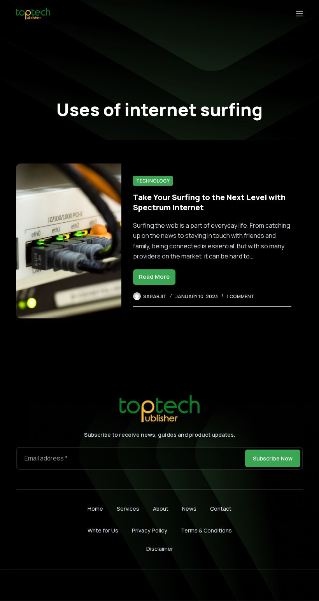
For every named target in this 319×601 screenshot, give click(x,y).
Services (128, 508)
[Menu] (299, 13)
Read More (157, 278)
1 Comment (240, 296)
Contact (220, 508)
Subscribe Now (273, 458)
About (160, 508)
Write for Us (103, 530)
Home (95, 508)
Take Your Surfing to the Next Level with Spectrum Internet (209, 202)
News (189, 508)
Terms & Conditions (206, 530)
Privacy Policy (149, 530)
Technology (153, 180)
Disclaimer (159, 548)
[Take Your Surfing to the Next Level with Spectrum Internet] (68, 240)
